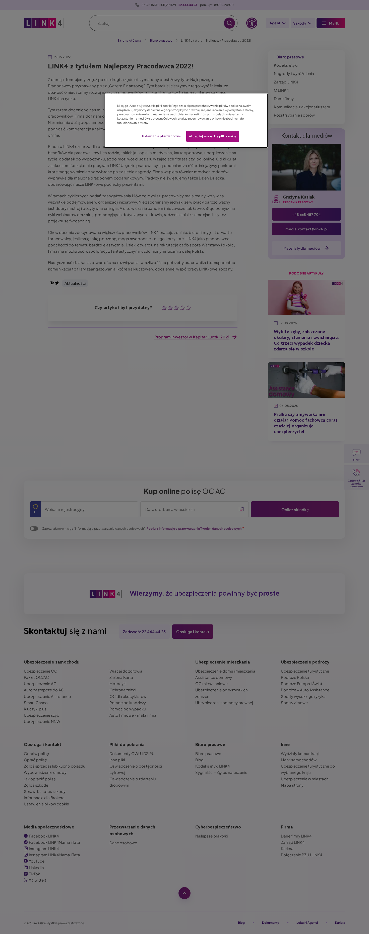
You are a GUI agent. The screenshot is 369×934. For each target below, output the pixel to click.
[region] (186, 121)
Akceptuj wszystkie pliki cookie (212, 136)
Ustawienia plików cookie (161, 136)
